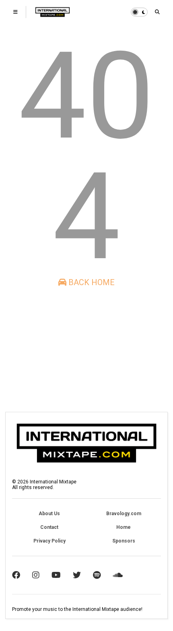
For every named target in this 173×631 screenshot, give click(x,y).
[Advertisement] (57, 349)
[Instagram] (35, 575)
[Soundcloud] (118, 575)
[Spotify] (97, 575)
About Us (49, 513)
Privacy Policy (49, 541)
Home (123, 527)
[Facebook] (16, 575)
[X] (77, 575)
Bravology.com (123, 513)
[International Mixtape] (52, 14)
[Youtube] (56, 575)
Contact (49, 527)
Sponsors (123, 541)
